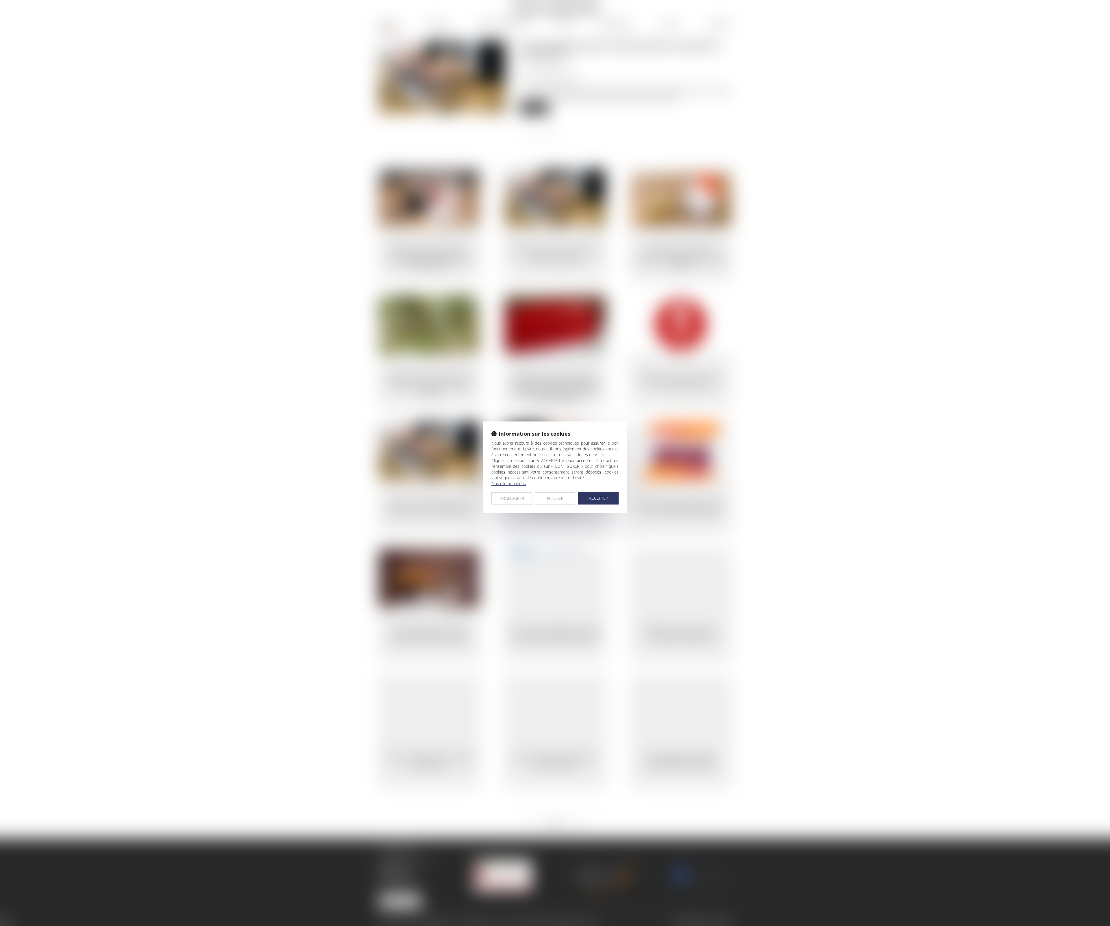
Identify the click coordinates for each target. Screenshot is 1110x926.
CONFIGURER (512, 498)
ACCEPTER (598, 498)
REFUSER (555, 498)
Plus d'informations (508, 483)
